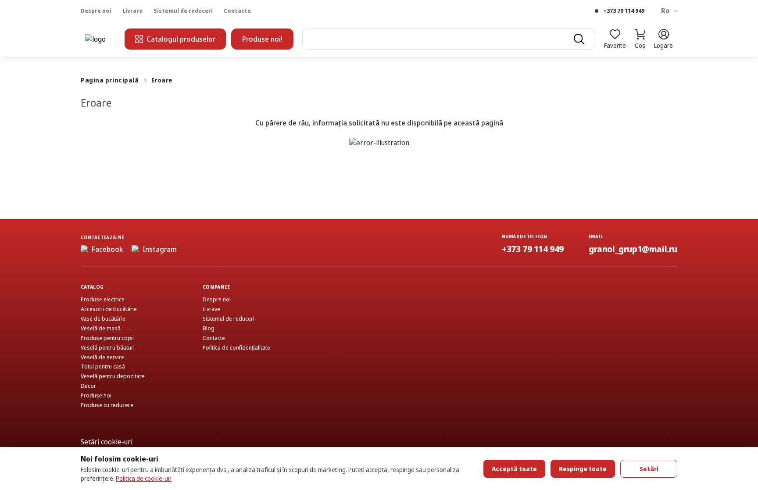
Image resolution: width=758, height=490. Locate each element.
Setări (649, 469)
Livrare (132, 10)
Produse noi (96, 395)
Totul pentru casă (103, 366)
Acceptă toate (514, 469)
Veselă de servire (102, 357)
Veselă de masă (101, 328)
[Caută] (579, 39)
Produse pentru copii (107, 338)
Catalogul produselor (181, 39)
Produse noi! (262, 39)
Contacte (237, 10)
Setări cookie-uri (106, 442)
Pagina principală (110, 80)
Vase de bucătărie (103, 318)
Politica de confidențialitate (236, 347)
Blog (209, 328)
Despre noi (96, 10)
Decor (88, 386)
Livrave (211, 309)
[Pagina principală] (100, 39)
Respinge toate (583, 469)
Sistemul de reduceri (183, 10)
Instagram (160, 249)
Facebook (107, 249)
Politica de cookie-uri (144, 478)
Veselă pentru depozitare (113, 376)
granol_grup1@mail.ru (633, 249)
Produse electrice (103, 299)
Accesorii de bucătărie (109, 309)
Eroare (162, 80)
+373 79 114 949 (623, 10)
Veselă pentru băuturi (108, 347)
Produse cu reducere (107, 405)
